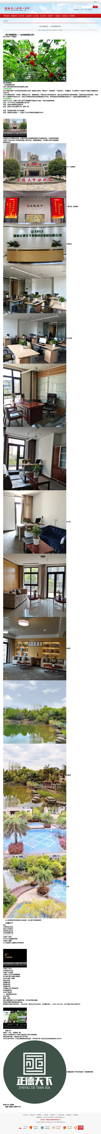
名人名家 (43, 16)
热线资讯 (14, 16)
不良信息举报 (61, 1115)
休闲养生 (72, 16)
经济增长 (90, 9)
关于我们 (25, 1115)
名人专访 (21, 16)
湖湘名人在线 (45, 30)
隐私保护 (53, 1115)
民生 (86, 9)
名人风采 (36, 16)
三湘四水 (57, 16)
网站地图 (75, 1115)
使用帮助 (39, 1115)
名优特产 (50, 16)
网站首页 (7, 16)
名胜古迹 (65, 16)
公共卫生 (82, 9)
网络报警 (69, 1115)
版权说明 (32, 1115)
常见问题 (46, 1115)
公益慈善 (28, 16)
